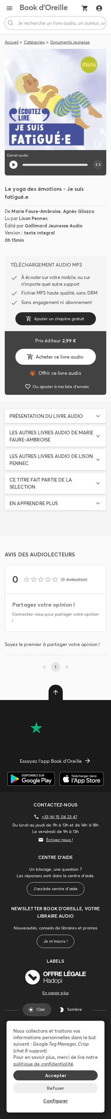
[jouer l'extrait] (13, 164)
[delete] (56, 692)
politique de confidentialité (43, 1064)
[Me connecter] (99, 8)
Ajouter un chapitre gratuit (59, 318)
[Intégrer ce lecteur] (98, 165)
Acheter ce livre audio (59, 357)
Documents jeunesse (70, 42)
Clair (40, 1009)
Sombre (74, 1009)
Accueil (11, 42)
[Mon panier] (85, 8)
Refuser (55, 1088)
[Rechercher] (11, 23)
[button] (55, 416)
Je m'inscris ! (55, 941)
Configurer (55, 1101)
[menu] (9, 8)
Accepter (55, 1075)
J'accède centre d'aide (55, 888)
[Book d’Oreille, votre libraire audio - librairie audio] (43, 8)
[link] (55, 373)
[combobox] (55, 23)
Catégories (34, 42)
